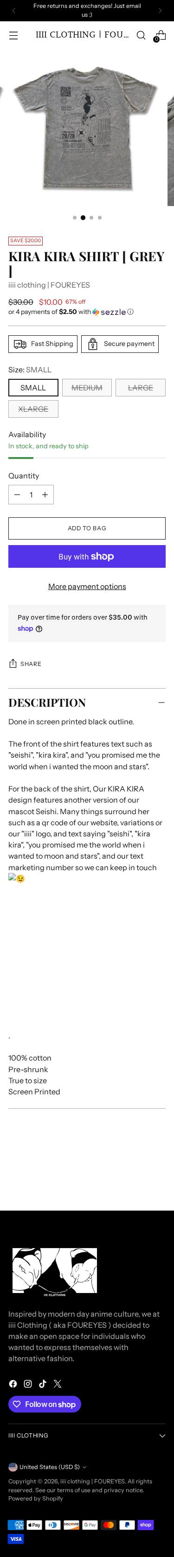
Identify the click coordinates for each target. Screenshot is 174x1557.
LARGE (140, 387)
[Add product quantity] (17, 494)
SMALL (33, 387)
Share (30, 663)
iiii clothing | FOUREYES (49, 284)
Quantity (23, 475)
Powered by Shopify (35, 1498)
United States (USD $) (49, 1466)
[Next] (160, 10)
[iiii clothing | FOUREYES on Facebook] (13, 1385)
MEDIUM (87, 387)
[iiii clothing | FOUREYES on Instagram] (28, 1385)
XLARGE (33, 409)
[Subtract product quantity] (45, 494)
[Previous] (14, 10)
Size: (30, 369)
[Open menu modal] (13, 34)
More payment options (87, 586)
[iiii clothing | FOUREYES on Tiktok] (43, 1385)
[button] (87, 312)
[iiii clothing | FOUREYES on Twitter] (58, 1385)
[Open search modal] (140, 34)
